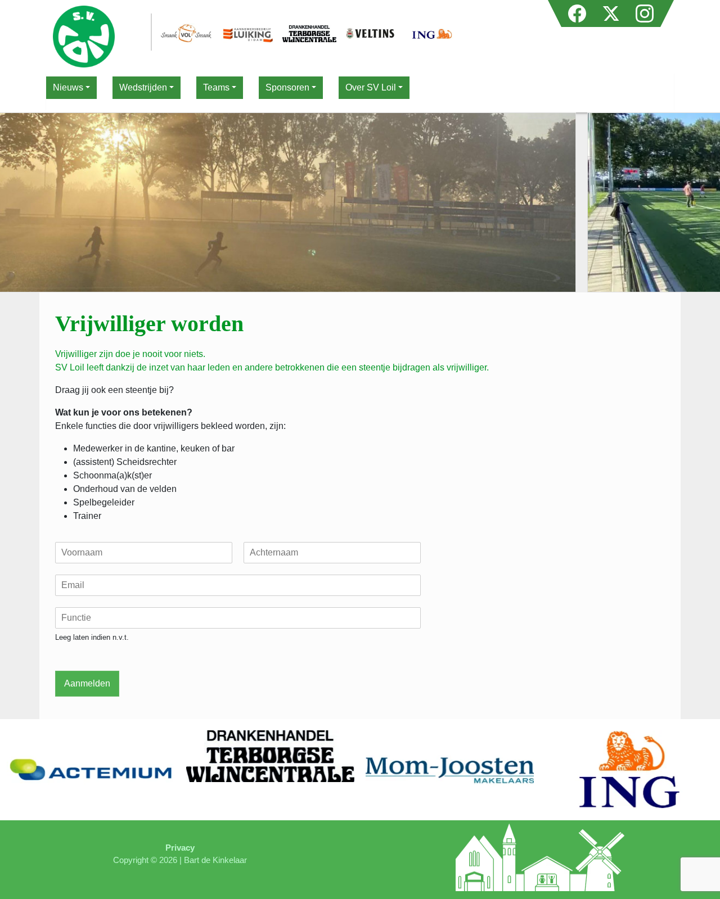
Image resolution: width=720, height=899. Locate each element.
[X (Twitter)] (612, 10)
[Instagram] (644, 10)
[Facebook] (578, 10)
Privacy (180, 847)
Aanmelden (87, 683)
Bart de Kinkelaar (215, 860)
